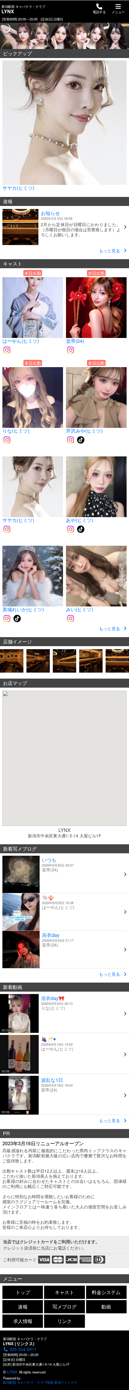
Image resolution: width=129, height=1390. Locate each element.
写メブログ (64, 1306)
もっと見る (109, 250)
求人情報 (22, 1321)
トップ (23, 1292)
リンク (64, 1321)
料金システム (106, 1292)
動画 (106, 1306)
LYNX (12, 1372)
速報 (23, 1306)
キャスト (64, 1292)
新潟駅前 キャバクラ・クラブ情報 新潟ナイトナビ (40, 1382)
